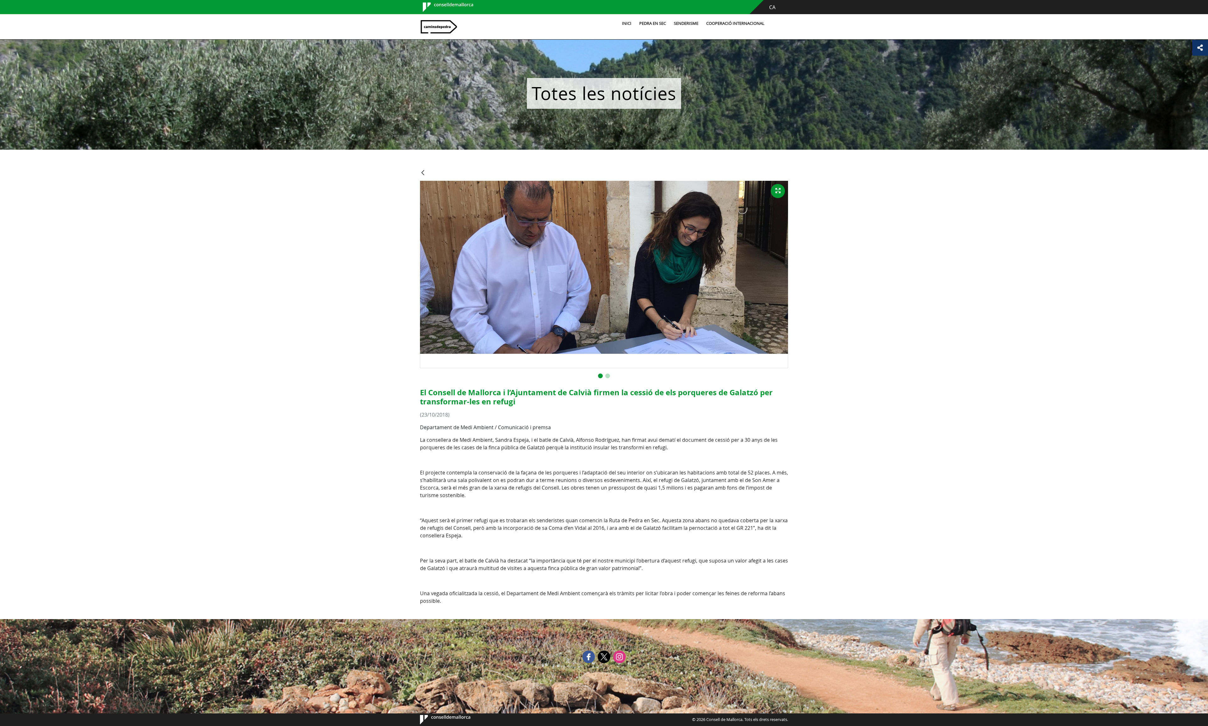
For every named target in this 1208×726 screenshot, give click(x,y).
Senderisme (686, 23)
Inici (626, 23)
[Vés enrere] (423, 173)
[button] (600, 376)
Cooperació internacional (735, 23)
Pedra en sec (652, 23)
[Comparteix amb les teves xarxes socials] (1200, 48)
